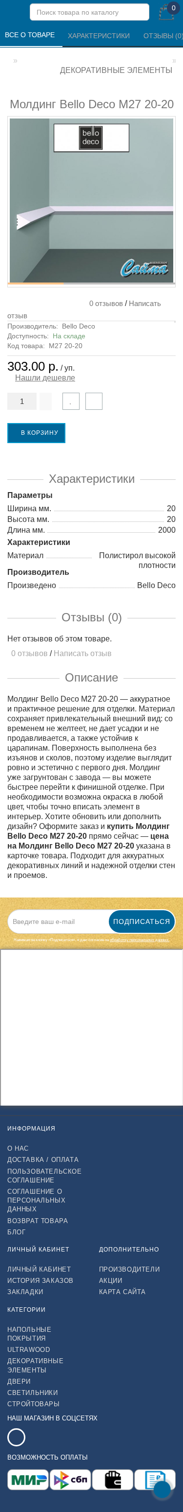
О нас (18, 1148)
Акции (110, 1280)
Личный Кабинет (39, 1269)
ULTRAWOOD (28, 1349)
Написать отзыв (83, 653)
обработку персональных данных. (139, 940)
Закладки (25, 1292)
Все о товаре (31, 35)
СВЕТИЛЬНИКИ (32, 1392)
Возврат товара (37, 1221)
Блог (16, 1232)
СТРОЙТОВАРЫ (33, 1404)
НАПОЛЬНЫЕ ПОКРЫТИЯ (29, 1334)
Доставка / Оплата (43, 1159)
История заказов (40, 1280)
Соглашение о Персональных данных (36, 1200)
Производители (129, 1269)
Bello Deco (78, 326)
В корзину (39, 432)
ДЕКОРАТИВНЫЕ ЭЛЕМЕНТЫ (35, 1365)
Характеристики (100, 36)
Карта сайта (122, 1292)
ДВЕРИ (19, 1381)
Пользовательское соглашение (44, 1176)
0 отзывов (104, 303)
